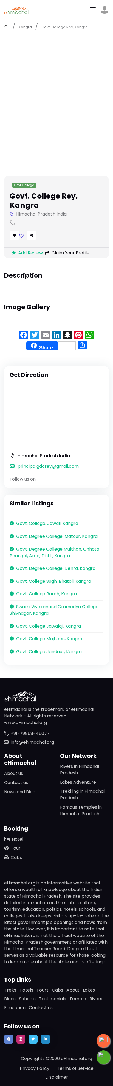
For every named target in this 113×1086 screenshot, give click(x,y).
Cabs (16, 857)
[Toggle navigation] (93, 10)
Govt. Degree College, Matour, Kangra (57, 536)
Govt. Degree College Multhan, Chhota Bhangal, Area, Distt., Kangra (54, 552)
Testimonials (52, 999)
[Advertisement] (56, 92)
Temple (77, 999)
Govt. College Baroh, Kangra (46, 594)
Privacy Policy (34, 1068)
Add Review (30, 253)
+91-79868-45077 (30, 733)
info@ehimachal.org (32, 742)
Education (15, 1007)
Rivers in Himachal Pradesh (79, 769)
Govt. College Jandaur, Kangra (49, 651)
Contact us (16, 782)
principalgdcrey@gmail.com (48, 466)
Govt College (24, 185)
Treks (10, 990)
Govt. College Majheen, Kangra (49, 639)
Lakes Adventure (78, 782)
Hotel (17, 839)
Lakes (89, 990)
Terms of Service (75, 1068)
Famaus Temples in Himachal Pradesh (81, 810)
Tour (16, 848)
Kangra (25, 27)
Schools (27, 999)
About (73, 990)
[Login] (21, 236)
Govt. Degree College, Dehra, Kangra (55, 568)
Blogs (10, 999)
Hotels (26, 990)
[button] (104, 9)
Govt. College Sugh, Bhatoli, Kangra (53, 581)
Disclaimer (56, 1077)
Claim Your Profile (70, 253)
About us (13, 773)
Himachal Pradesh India (44, 456)
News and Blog (19, 792)
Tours (42, 990)
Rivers (95, 999)
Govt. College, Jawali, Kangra (47, 523)
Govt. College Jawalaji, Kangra (48, 626)
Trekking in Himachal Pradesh (82, 794)
